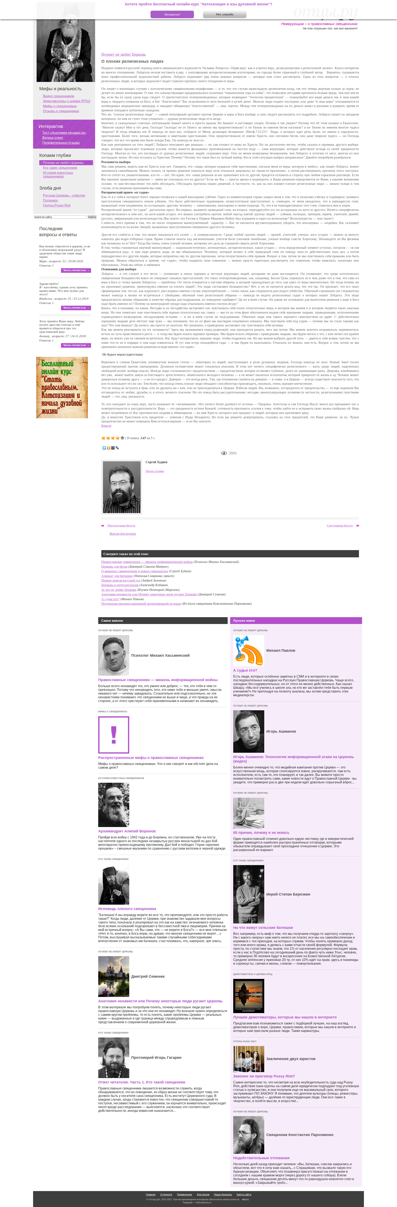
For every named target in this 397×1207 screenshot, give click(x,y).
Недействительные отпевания (261, 1158)
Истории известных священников (121, 778)
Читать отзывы (155, 471)
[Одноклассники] (108, 448)
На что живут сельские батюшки (263, 928)
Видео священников (58, 96)
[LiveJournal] (117, 448)
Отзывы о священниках (61, 111)
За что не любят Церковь (118, 589)
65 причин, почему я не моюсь (261, 833)
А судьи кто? (110, 599)
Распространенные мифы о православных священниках (151, 758)
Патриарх (50, 200)
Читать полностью (74, 270)
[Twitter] (104, 448)
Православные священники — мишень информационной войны (147, 561)
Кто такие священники (113, 859)
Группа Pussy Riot (245, 1041)
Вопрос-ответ (52, 137)
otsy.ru (245, 1199)
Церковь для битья (114, 566)
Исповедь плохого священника (127, 909)
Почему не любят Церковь (123, 54)
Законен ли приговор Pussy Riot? (264, 1076)
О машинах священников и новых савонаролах (134, 571)
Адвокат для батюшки (117, 575)
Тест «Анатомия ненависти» (64, 133)
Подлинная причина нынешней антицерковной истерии (141, 603)
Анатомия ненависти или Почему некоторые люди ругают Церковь (149, 594)
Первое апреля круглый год (120, 580)
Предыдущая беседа (121, 525)
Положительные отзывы (61, 142)
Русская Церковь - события (64, 195)
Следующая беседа (340, 525)
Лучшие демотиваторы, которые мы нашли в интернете (285, 1017)
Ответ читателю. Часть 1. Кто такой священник (141, 1082)
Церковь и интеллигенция (119, 585)
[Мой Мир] (113, 448)
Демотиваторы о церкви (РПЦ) (253, 974)
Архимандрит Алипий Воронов (127, 831)
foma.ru (106, 425)
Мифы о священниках (112, 711)
